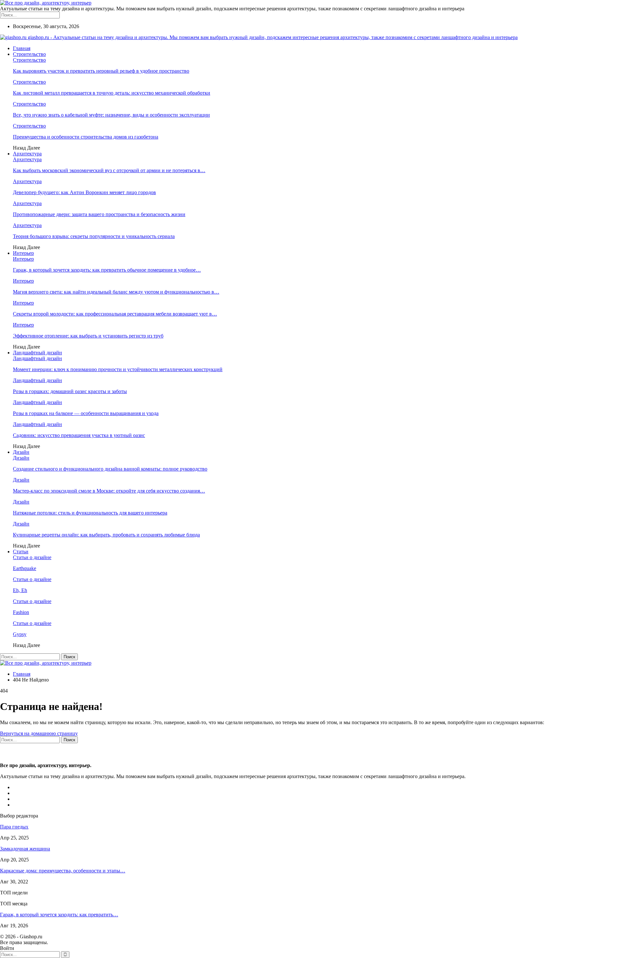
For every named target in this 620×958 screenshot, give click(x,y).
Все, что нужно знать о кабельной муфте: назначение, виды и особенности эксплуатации (111, 115)
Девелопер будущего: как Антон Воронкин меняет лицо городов (84, 192)
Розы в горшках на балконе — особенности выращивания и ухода (86, 413)
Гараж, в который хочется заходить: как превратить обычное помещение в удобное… (107, 270)
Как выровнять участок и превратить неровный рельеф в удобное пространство (101, 71)
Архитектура (27, 153)
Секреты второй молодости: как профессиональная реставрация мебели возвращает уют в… (115, 314)
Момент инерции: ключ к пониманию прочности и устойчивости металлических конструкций (117, 369)
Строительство (29, 54)
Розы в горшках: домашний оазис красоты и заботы (70, 391)
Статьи (20, 551)
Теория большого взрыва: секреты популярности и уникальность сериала (94, 236)
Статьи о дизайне (32, 557)
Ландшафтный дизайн (37, 352)
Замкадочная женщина (25, 848)
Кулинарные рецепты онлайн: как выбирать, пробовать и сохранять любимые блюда (106, 534)
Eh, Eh (20, 590)
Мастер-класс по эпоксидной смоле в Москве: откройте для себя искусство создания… (109, 491)
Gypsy (19, 634)
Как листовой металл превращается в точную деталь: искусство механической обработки (111, 93)
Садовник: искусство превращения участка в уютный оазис (79, 435)
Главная (21, 48)
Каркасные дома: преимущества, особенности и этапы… (62, 870)
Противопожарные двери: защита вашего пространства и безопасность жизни (99, 214)
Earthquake (24, 568)
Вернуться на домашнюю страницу (39, 733)
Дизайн (21, 452)
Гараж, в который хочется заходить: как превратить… (59, 914)
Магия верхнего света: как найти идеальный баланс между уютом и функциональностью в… (116, 292)
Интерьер (23, 253)
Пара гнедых (14, 826)
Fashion (21, 612)
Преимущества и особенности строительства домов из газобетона (85, 137)
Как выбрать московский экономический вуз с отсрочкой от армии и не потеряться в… (109, 170)
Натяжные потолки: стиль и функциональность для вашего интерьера (90, 512)
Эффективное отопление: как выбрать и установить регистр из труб (88, 335)
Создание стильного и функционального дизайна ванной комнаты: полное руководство (110, 469)
